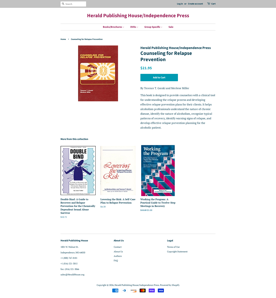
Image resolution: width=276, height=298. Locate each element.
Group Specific (152, 27)
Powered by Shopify (170, 285)
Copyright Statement (177, 251)
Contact (118, 246)
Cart (213, 3)
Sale (171, 27)
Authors (118, 255)
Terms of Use (173, 246)
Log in (180, 3)
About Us (118, 251)
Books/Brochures (113, 27)
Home (63, 39)
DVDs (133, 27)
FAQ (116, 260)
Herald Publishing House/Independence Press (138, 16)
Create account (195, 3)
